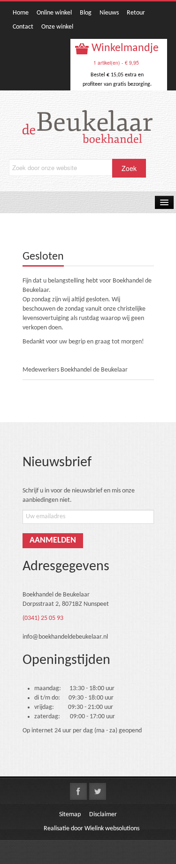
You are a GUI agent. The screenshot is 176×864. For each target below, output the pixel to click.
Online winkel (54, 12)
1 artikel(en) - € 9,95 (116, 62)
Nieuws (109, 12)
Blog (86, 12)
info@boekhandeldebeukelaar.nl (65, 637)
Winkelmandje (124, 48)
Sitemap (70, 814)
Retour (136, 12)
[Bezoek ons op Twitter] (97, 791)
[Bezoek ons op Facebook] (78, 791)
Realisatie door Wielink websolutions (91, 828)
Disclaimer (103, 814)
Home (21, 12)
